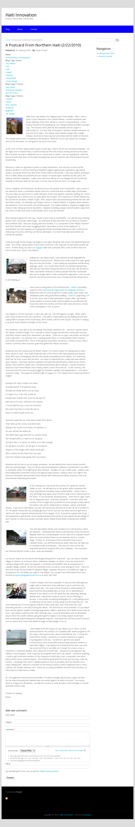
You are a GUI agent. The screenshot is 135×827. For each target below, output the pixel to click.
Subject (9, 722)
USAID (8, 102)
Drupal (19, 792)
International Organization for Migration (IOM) (62, 290)
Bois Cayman (11, 104)
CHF (7, 66)
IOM (7, 69)
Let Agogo (10, 113)
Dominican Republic (14, 90)
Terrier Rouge (11, 81)
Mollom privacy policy (49, 771)
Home (8, 40)
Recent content (105, 56)
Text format (13, 750)
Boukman (10, 107)
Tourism (9, 99)
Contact (33, 29)
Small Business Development (18, 57)
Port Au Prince (12, 93)
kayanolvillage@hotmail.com (27, 575)
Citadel (8, 72)
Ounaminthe (11, 78)
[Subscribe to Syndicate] (7, 798)
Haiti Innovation (21, 15)
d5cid (8, 764)
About (20, 29)
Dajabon (9, 75)
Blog (7, 29)
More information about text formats (69, 750)
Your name (10, 715)
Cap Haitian (10, 63)
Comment (10, 729)
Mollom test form (106, 53)
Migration (10, 110)
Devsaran (87, 815)
